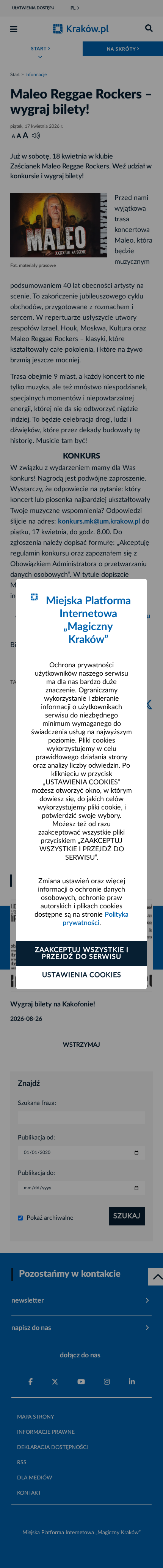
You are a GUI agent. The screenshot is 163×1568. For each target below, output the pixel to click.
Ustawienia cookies (81, 975)
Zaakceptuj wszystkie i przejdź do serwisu (82, 953)
